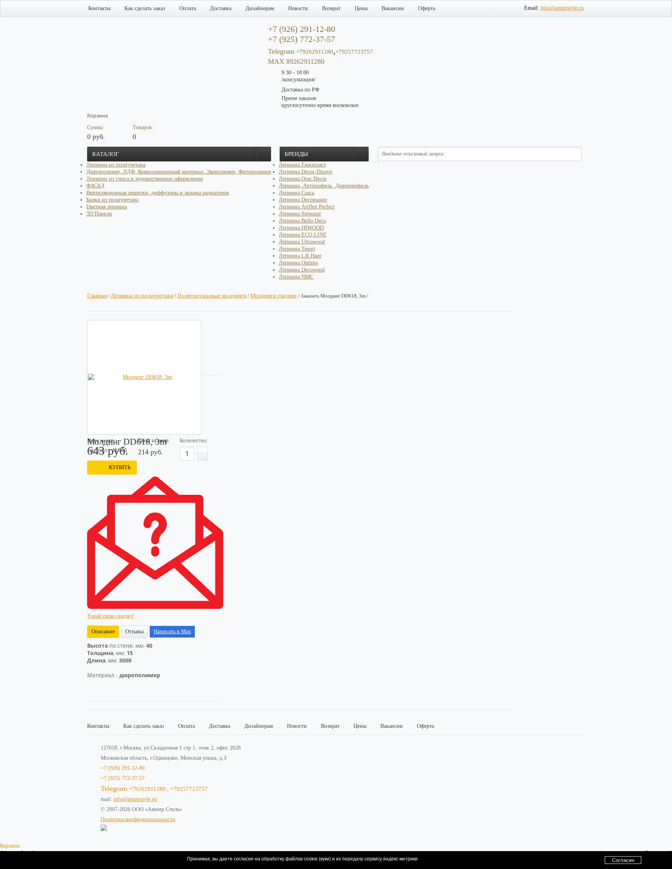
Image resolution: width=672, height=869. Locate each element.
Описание (103, 631)
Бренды (296, 154)
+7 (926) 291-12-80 (123, 768)
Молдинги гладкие (273, 296)
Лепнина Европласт (302, 165)
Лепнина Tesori (297, 249)
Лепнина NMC (296, 277)
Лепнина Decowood (302, 270)
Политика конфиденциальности (138, 819)
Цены (361, 8)
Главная (97, 296)
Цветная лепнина (106, 207)
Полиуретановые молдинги (212, 296)
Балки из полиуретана (112, 200)
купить (120, 467)
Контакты (99, 8)
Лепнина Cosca (296, 193)
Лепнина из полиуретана (115, 165)
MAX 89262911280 (296, 61)
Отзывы (134, 631)
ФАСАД (95, 186)
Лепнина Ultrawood (302, 242)
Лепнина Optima (298, 263)
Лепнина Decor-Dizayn (305, 172)
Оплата (187, 8)
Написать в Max (172, 631)
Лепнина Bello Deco (302, 221)
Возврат (331, 8)
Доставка (220, 8)
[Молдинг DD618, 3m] (144, 377)
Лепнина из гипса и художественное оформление (144, 179)
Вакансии (393, 8)
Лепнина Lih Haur (300, 256)
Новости (298, 8)
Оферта (426, 8)
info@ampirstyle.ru (562, 8)
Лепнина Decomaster (303, 200)
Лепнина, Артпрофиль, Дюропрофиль (324, 186)
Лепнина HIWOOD (301, 228)
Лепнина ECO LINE (303, 235)
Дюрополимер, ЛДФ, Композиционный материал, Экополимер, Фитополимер (178, 172)
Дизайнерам (259, 8)
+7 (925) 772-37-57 (123, 778)
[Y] (571, 154)
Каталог (105, 154)
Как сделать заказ (144, 8)
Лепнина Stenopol (300, 214)
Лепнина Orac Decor (303, 179)
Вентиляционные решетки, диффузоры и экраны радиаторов (157, 193)
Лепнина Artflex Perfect (306, 207)
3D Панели (99, 214)
